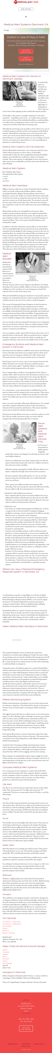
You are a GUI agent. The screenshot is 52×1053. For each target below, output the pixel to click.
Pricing (5, 928)
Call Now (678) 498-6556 (26, 1028)
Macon (5, 957)
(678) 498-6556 (26, 9)
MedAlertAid (26, 2)
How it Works (7, 926)
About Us (6, 931)
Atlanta (5, 950)
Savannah (6, 959)
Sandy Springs (7, 963)
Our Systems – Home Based (11, 922)
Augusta (5, 954)
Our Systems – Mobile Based (12, 924)
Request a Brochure (9, 933)
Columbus (6, 952)
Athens (5, 961)
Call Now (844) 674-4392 (26, 51)
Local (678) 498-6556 (26, 59)
